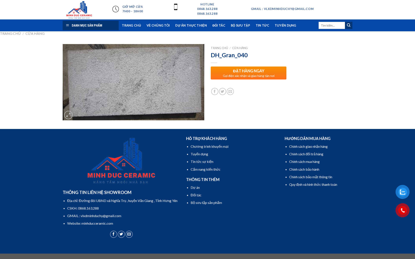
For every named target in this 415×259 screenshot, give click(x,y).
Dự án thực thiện (191, 25)
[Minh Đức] (84, 9)
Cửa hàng (35, 33)
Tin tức (262, 25)
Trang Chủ (131, 25)
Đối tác (218, 25)
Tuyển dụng (285, 25)
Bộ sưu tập (240, 25)
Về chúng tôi (158, 25)
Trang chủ (10, 33)
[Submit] (348, 25)
